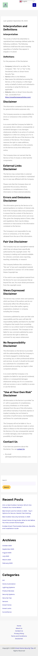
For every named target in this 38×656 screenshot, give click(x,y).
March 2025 (6, 560)
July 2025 (5, 556)
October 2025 (7, 545)
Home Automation (9, 584)
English (24, 1)
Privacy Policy (19, 633)
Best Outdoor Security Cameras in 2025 (16, 517)
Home (19, 626)
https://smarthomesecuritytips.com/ (18, 97)
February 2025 (7, 563)
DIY (3, 580)
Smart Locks (6, 608)
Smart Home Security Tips (24, 648)
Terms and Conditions (19, 636)
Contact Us (19, 631)
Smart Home (6, 605)
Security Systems (8, 594)
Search (4, 480)
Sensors (5, 601)
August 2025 (6, 553)
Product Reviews (8, 591)
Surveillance (7, 612)
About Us (19, 628)
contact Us (21, 449)
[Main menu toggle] (34, 5)
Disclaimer (19, 638)
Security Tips (7, 598)
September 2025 (8, 549)
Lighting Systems (8, 587)
